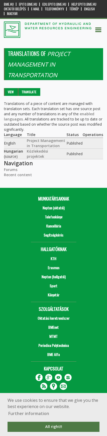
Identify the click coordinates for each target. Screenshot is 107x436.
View (11, 92)
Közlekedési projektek (37, 154)
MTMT (53, 336)
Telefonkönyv (54, 9)
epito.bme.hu (28, 4)
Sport (53, 285)
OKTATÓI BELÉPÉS (15, 9)
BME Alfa (53, 354)
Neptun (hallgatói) (54, 276)
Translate (29, 92)
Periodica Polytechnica (53, 345)
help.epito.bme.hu (83, 4)
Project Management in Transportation (46, 143)
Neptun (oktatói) (54, 207)
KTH (53, 258)
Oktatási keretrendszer (54, 318)
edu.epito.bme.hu (54, 4)
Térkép (74, 9)
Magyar (12, 13)
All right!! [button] (53, 426)
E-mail (35, 9)
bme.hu (9, 4)
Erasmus (53, 267)
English (89, 9)
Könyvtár (53, 294)
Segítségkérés (53, 235)
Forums (10, 169)
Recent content (18, 174)
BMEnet (53, 327)
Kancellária (53, 225)
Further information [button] (28, 413)
